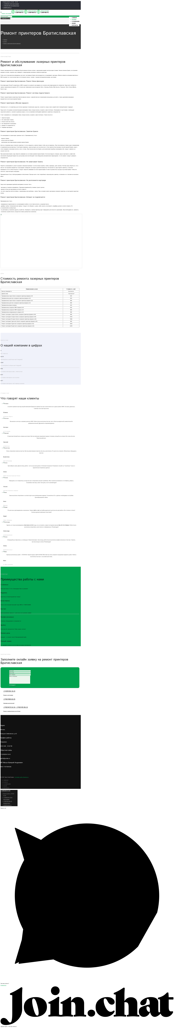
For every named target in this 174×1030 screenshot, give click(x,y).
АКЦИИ (5, 786)
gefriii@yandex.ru (7, 7)
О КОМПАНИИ (7, 784)
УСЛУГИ (5, 782)
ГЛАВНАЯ (5, 780)
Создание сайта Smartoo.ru (21, 777)
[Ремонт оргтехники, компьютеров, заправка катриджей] (25, 13)
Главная (5, 40)
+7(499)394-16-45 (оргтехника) (11, 4)
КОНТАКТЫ (6, 788)
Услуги (5, 41)
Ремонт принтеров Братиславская (12, 43)
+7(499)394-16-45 (5, 18)
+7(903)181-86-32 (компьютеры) (11, 6)
